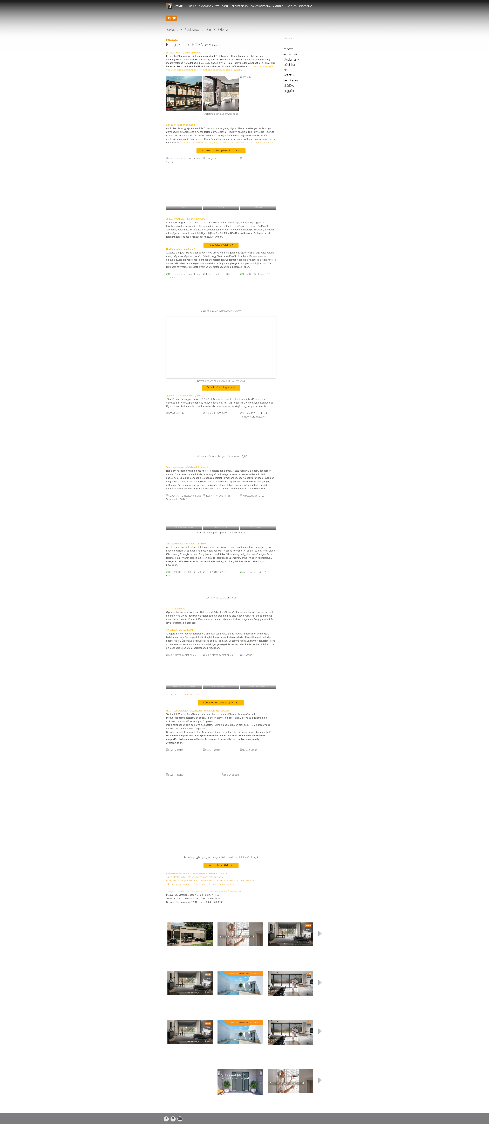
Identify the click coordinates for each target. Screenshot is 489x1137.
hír (209, 30)
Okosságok (206, 7)
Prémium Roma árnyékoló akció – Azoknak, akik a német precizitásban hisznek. (290, 951)
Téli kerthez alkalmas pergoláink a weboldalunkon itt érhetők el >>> (200, 884)
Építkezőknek (240, 7)
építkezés (193, 30)
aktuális (278, 7)
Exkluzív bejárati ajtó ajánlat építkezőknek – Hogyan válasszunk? (240, 1100)
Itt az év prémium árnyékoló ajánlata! (284, 1000)
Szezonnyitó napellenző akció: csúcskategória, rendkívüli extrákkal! (238, 1000)
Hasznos (291, 7)
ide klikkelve (198, 143)
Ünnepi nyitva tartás (176, 1073)
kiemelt (224, 30)
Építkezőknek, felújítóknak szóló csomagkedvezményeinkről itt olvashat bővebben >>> (210, 881)
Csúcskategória (261, 7)
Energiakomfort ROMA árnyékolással (284, 1096)
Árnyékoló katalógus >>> (221, 388)
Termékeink (222, 7)
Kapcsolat (305, 7)
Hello (192, 7)
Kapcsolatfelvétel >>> (221, 245)
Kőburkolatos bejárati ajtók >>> (221, 703)
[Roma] (171, 18)
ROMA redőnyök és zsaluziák (231, 949)
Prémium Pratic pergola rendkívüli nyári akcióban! (188, 950)
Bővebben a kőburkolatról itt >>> (183, 695)
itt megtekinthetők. (264, 143)
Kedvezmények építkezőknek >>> (221, 151)
